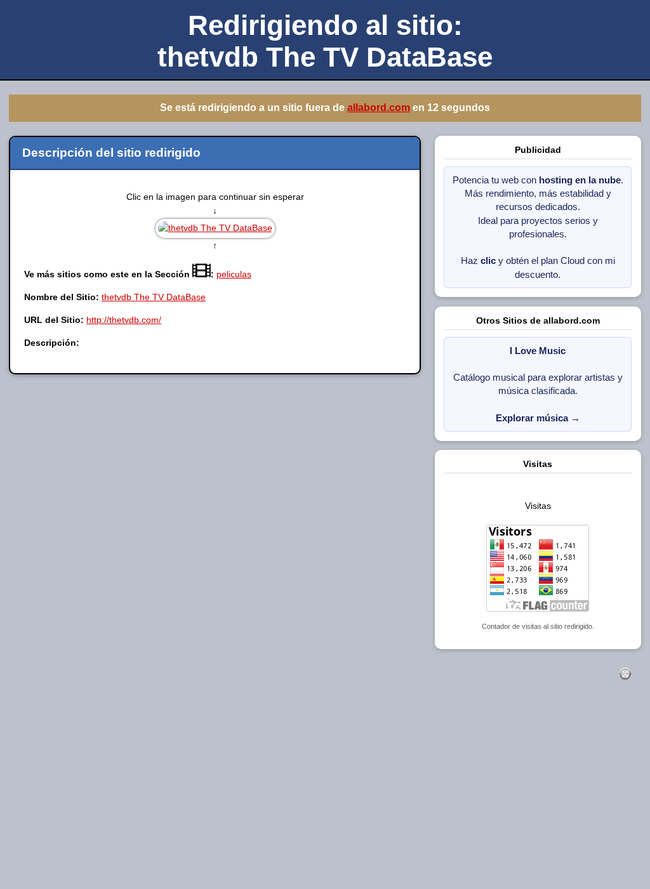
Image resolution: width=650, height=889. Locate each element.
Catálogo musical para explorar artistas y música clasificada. (538, 384)
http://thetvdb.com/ (123, 320)
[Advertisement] (325, 798)
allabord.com (378, 107)
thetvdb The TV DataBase (154, 297)
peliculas (233, 274)
